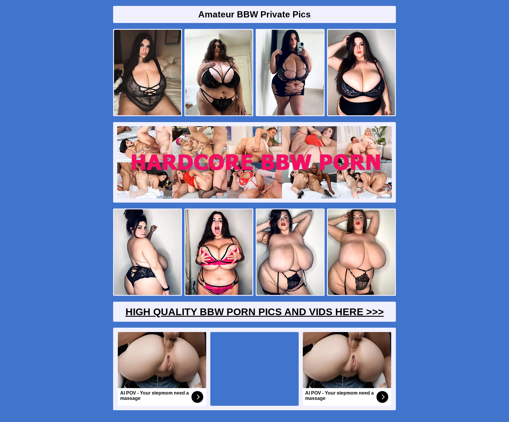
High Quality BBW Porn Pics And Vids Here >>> (254, 311)
